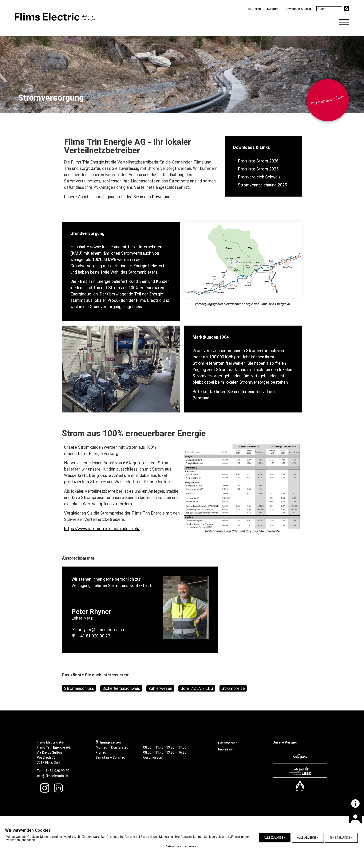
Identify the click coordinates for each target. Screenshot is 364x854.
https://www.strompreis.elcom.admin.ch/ (102, 528)
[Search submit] (346, 8)
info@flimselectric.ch (52, 776)
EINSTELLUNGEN (341, 837)
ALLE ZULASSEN (274, 837)
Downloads (162, 196)
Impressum (191, 846)
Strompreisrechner (327, 100)
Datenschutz (173, 846)
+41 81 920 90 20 (56, 771)
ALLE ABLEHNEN (307, 837)
